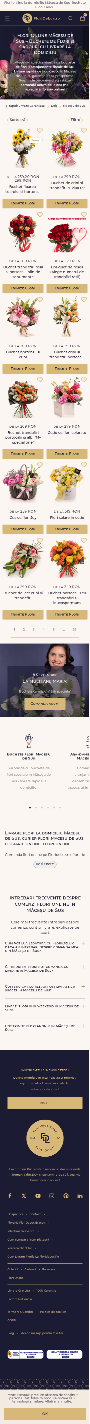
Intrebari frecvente (21, 1231)
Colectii (13, 1269)
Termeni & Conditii (21, 1312)
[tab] (30, 808)
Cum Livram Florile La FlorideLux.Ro (33, 1257)
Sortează (17, 120)
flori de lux (41, 18)
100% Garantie (46, 1291)
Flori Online (16, 1278)
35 (74, 629)
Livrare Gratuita (19, 1291)
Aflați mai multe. (58, 1401)
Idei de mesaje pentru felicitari (42, 1333)
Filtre (75, 120)
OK (45, 1414)
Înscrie (45, 1103)
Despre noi (16, 1214)
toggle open (7, 18)
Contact (36, 1214)
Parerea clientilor (20, 1248)
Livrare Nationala (20, 1299)
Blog (11, 1333)
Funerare (49, 1269)
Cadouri (30, 1269)
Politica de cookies (53, 1312)
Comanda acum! (45, 704)
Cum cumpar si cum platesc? (29, 1240)
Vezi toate (45, 864)
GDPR (12, 1320)
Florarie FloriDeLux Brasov (27, 1223)
